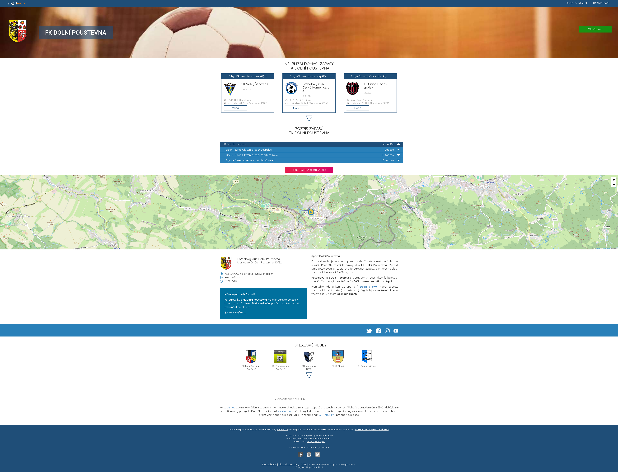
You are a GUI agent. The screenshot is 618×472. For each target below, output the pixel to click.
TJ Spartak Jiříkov (367, 366)
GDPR (304, 464)
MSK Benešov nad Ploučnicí (280, 367)
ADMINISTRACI (327, 414)
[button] (311, 212)
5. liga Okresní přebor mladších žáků (310, 155)
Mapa (235, 108)
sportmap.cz (231, 407)
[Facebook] (300, 454)
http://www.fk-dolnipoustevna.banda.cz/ (249, 273)
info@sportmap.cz (316, 441)
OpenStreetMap (606, 248)
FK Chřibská (338, 366)
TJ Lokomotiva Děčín (309, 367)
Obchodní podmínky (288, 464)
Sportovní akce (577, 3)
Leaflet (598, 248)
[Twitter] (317, 454)
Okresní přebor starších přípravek (310, 160)
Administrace (601, 3)
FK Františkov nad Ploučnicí (251, 367)
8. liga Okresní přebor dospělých (310, 149)
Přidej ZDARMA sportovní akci (309, 169)
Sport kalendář (269, 464)
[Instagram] (309, 454)
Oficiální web (595, 29)
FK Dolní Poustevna (308, 144)
